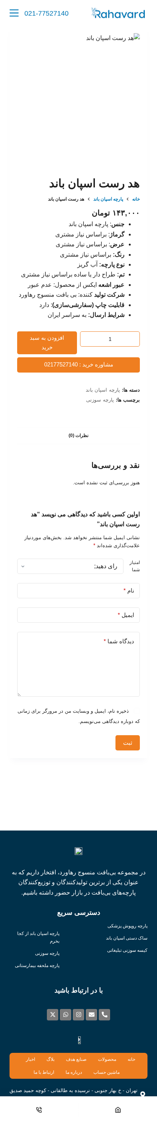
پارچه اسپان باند (103, 390)
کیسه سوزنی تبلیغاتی (127, 950)
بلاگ (50, 1059)
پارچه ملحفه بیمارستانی (37, 965)
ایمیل (126, 615)
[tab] (78, 435)
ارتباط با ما (44, 1072)
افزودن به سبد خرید (47, 342)
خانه (131, 1059)
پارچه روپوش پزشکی (127, 926)
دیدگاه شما (119, 641)
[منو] (14, 13)
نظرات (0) (78, 435)
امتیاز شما (135, 566)
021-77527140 (46, 13)
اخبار (30, 1059)
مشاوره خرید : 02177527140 (78, 364)
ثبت (127, 742)
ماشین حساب (106, 1072)
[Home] (118, 1109)
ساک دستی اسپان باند (126, 938)
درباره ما (74, 1072)
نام (128, 590)
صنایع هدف (76, 1059)
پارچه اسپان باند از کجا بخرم (38, 937)
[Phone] (39, 1109)
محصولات (107, 1059)
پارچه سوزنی (100, 400)
